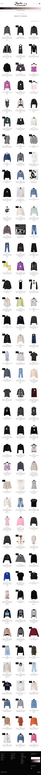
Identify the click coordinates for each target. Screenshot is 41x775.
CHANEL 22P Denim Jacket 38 (34, 199)
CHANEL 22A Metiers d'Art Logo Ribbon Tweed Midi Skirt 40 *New (34, 400)
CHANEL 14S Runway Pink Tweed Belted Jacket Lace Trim (34, 746)
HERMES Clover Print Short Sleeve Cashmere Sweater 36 (34, 510)
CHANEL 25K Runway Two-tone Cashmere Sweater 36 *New (20, 111)
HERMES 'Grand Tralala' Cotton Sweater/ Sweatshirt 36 (33, 381)
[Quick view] (11, 26)
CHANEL (22, 754)
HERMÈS (22, 755)
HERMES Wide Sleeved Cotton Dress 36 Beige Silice (34, 547)
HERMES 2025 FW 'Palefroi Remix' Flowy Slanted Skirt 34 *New (7, 602)
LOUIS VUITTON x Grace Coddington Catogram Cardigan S (33, 274)
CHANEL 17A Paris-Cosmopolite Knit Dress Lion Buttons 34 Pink (7, 529)
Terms (2, 756)
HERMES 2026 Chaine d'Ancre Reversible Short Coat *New (20, 547)
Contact (2, 759)
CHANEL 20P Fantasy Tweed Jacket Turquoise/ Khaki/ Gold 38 (34, 219)
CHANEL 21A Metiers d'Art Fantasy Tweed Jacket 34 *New (20, 419)
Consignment (3, 757)
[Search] (33, 4)
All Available (12, 8)
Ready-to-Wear (24, 8)
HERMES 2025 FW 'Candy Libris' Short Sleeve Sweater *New (20, 584)
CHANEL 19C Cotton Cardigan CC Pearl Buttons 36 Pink (20, 529)
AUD (2, 3)
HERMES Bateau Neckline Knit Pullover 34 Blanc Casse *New (7, 675)
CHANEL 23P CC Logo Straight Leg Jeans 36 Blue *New (21, 381)
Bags (18, 8)
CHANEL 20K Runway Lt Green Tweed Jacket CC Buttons (20, 310)
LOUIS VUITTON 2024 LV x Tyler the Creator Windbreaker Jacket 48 (33, 474)
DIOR (22, 758)
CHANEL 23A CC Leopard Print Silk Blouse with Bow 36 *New (7, 437)
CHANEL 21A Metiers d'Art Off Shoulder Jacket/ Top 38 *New (34, 437)
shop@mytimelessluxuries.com (21, 10)
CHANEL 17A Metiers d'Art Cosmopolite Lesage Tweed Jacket (20, 255)
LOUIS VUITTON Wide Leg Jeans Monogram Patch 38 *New (20, 510)
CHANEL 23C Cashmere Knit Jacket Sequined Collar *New (20, 675)
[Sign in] (37, 4)
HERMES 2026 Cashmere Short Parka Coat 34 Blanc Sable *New (7, 310)
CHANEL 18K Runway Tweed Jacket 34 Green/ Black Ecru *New (7, 129)
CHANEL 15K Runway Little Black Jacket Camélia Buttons (20, 328)
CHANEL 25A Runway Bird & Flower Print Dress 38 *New (20, 57)
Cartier (22, 759)
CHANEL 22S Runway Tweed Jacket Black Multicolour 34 (7, 38)
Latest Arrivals (6, 8)
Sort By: (32, 21)
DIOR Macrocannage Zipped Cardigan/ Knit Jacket (7, 510)
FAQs (1, 758)
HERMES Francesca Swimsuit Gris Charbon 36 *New (7, 111)
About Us (2, 754)
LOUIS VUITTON (23, 757)
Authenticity (3, 755)
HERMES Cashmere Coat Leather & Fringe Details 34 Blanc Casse (34, 165)
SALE (37, 8)
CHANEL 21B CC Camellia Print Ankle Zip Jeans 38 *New (7, 255)
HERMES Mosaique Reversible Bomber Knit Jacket (20, 639)
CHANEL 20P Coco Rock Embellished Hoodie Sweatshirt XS (7, 219)
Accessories (31, 8)
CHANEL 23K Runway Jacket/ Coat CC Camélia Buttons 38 (34, 602)
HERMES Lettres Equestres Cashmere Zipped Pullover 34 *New (7, 621)
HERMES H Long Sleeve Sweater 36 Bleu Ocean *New (7, 584)
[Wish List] (35, 4)
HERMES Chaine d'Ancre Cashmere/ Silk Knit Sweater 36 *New (33, 621)
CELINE (22, 762)
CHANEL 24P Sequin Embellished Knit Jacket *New (20, 200)
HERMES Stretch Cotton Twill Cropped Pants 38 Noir (33, 255)
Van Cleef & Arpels (23, 756)
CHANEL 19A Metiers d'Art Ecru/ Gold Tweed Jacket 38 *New (20, 219)
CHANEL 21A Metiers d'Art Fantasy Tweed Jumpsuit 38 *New (34, 419)
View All (22, 763)
